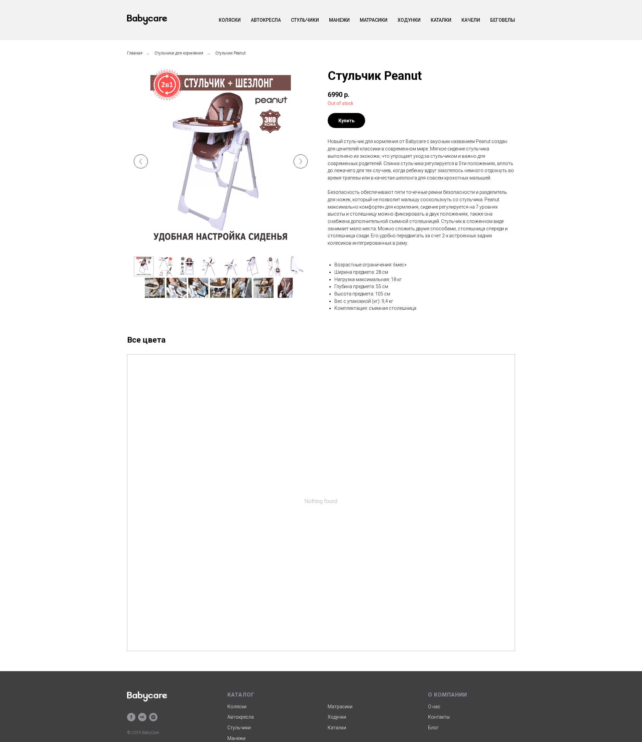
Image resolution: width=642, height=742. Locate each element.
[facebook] (131, 717)
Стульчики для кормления (178, 53)
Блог (433, 727)
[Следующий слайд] (301, 161)
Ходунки (409, 20)
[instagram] (153, 717)
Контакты (439, 717)
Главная (134, 53)
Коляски (230, 20)
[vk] (142, 717)
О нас (434, 706)
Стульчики (305, 20)
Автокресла (266, 20)
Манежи (339, 20)
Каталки (441, 20)
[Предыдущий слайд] (141, 161)
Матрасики (374, 20)
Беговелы (502, 20)
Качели (470, 20)
